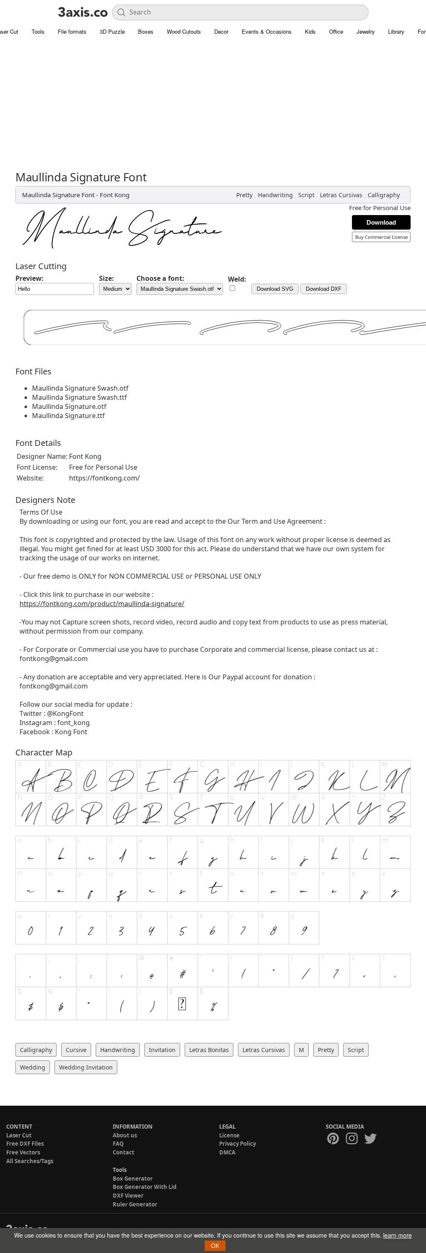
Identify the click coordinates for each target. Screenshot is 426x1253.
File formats (72, 31)
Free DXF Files (25, 1143)
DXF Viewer (128, 1195)
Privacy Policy (237, 1143)
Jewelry (366, 31)
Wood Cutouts (184, 31)
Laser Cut (19, 1135)
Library (396, 31)
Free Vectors (23, 1152)
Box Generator (133, 1178)
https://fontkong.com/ (104, 478)
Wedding (32, 1067)
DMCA (227, 1152)
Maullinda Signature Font (58, 195)
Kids (310, 31)
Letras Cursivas (341, 195)
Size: (106, 278)
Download (381, 222)
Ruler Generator (135, 1204)
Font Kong (114, 195)
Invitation (162, 1050)
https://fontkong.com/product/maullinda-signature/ (102, 603)
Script (306, 195)
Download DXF (324, 289)
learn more (397, 1235)
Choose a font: (160, 278)
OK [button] (215, 1245)
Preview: (29, 278)
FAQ (118, 1143)
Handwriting (275, 195)
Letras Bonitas (209, 1050)
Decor (221, 31)
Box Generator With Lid (144, 1187)
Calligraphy (384, 195)
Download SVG (275, 289)
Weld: (237, 279)
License (229, 1135)
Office (336, 31)
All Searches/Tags (29, 1161)
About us (125, 1135)
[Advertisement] (213, 108)
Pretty (244, 195)
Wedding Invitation (86, 1067)
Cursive (76, 1050)
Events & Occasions (267, 31)
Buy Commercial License (381, 237)
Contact (123, 1152)
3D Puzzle (112, 31)
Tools (38, 31)
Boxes (146, 31)
